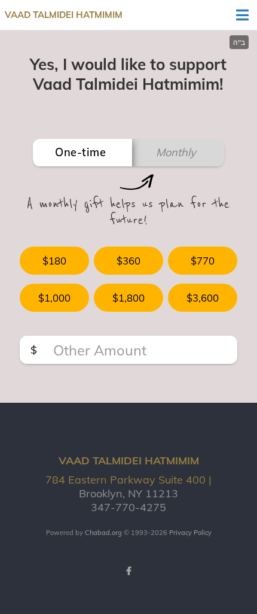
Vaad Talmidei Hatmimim (64, 14)
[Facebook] (128, 571)
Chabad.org (103, 532)
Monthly (176, 152)
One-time (80, 152)
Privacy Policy (190, 532)
